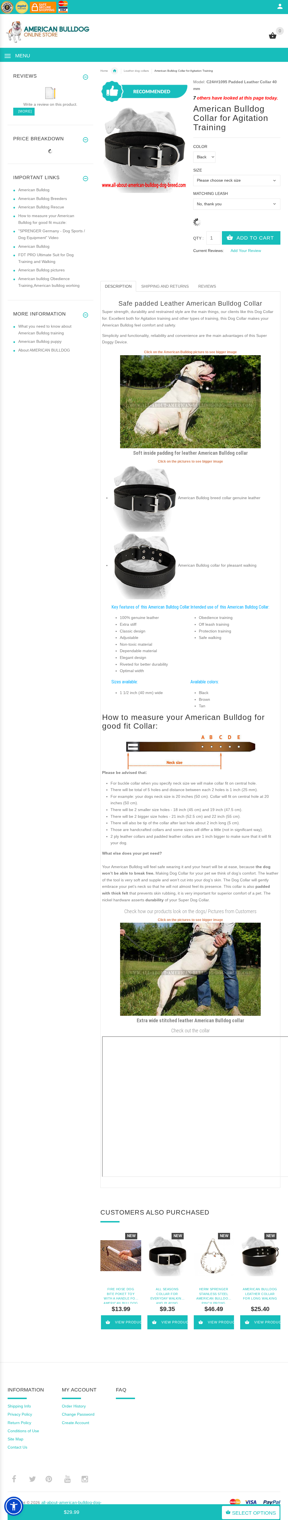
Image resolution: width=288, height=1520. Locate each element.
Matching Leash (210, 193)
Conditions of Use (23, 1431)
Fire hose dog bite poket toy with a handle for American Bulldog (121, 1295)
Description (118, 286)
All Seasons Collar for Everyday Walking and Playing (167, 1295)
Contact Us (17, 1447)
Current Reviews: (208, 250)
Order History (74, 1406)
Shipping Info (19, 1406)
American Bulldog (34, 190)
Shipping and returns (165, 286)
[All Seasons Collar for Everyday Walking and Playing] (167, 1255)
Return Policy (19, 1422)
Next (277, 1248)
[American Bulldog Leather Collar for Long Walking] (260, 1255)
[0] (273, 38)
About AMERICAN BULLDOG (44, 350)
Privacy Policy (20, 1414)
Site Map (15, 1439)
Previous (103, 1248)
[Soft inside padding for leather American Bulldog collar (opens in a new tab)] (190, 401)
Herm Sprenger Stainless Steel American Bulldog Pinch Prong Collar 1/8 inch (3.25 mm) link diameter (213, 1295)
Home (104, 70)
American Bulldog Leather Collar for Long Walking (260, 1293)
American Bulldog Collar (114, 71)
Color (200, 146)
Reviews (207, 286)
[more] (24, 111)
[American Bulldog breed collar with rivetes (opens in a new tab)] (144, 565)
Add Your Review (246, 250)
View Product (128, 1323)
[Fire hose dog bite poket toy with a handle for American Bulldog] (120, 1255)
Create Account (75, 1422)
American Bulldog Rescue (41, 207)
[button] (14, 1506)
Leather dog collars (136, 70)
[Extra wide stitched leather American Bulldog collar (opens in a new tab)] (190, 969)
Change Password (78, 1414)
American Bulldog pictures (41, 270)
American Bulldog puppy (40, 341)
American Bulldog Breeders (42, 198)
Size (197, 170)
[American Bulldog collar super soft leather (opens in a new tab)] (144, 498)
